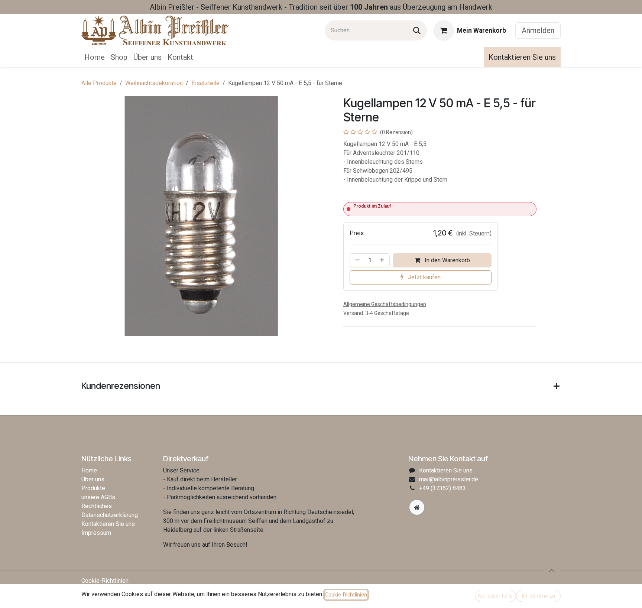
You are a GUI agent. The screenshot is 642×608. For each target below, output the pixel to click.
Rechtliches (96, 506)
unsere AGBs (98, 497)
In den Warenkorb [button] (446, 260)
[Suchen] (417, 30)
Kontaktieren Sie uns (522, 57)
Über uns (92, 479)
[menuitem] (94, 57)
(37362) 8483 (442, 488)
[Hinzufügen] (382, 260)
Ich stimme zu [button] (538, 596)
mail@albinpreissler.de (448, 479)
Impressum (96, 532)
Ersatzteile (205, 83)
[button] (552, 570)
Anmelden (538, 30)
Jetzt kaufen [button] (423, 277)
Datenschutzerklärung (109, 514)
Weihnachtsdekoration (154, 83)
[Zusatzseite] (416, 507)
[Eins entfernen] (356, 260)
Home (89, 470)
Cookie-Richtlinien (105, 580)
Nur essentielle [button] (495, 596)
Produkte (93, 488)
